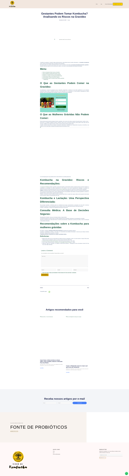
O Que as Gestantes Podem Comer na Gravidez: (51, 72)
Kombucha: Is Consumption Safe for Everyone (63, 242)
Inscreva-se (60, 106)
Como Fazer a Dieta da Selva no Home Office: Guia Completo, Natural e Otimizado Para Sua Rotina (51, 361)
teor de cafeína (62, 189)
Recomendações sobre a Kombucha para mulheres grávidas (53, 78)
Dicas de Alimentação (108, 4)
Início (97, 4)
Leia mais (67, 372)
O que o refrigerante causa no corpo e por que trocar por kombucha (77, 366)
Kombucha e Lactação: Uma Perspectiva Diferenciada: (52, 75)
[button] (49, 292)
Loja (101, 4)
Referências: (46, 79)
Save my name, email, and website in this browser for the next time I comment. (59, 272)
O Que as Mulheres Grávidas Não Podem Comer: (51, 73)
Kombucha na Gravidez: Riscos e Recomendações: (51, 74)
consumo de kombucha (45, 186)
